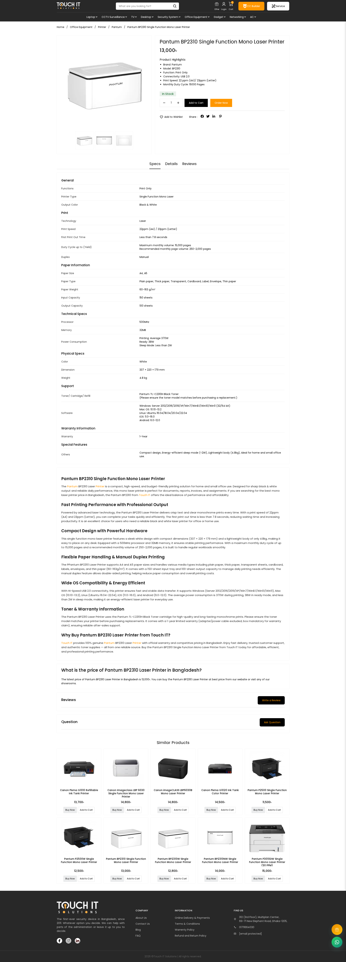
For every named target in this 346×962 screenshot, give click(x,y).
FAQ (138, 935)
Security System (168, 17)
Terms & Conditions (187, 924)
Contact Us (143, 924)
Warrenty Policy (184, 930)
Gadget (218, 17)
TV (132, 17)
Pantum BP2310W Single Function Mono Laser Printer (173, 860)
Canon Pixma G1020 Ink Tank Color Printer (220, 792)
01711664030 (246, 927)
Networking (237, 17)
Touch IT (144, 495)
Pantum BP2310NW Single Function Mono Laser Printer (220, 860)
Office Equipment (196, 17)
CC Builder (253, 6)
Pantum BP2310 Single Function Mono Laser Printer (126, 860)
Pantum (177, 64)
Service (280, 6)
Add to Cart (196, 103)
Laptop (90, 17)
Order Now (221, 103)
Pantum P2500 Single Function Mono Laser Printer (267, 792)
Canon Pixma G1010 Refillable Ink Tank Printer (79, 792)
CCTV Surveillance (113, 17)
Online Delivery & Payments (192, 918)
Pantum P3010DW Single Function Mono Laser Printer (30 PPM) (267, 862)
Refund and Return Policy (190, 935)
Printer (100, 486)
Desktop (146, 17)
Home (60, 27)
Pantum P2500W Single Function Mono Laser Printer (79, 860)
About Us (141, 918)
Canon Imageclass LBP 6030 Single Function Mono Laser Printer (126, 793)
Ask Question (272, 722)
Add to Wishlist (171, 117)
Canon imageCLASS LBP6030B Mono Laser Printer (173, 792)
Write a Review (271, 700)
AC (252, 17)
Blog (138, 930)
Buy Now (70, 809)
